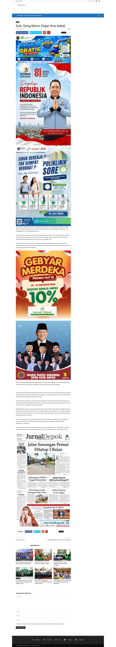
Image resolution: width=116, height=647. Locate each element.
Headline (18, 560)
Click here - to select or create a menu (29, 15)
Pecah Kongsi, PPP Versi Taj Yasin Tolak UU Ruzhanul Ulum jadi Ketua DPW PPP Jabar (24, 582)
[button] (98, 15)
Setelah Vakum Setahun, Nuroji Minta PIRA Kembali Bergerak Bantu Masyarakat (62, 582)
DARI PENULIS (34, 545)
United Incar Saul (20, 540)
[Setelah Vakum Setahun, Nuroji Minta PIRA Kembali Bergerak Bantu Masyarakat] (62, 573)
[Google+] (91, 1)
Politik (22, 19)
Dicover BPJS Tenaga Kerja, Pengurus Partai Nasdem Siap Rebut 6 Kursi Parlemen (43, 582)
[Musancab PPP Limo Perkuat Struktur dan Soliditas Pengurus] (43, 555)
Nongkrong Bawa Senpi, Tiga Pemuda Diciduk (59, 540)
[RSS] (94, 1)
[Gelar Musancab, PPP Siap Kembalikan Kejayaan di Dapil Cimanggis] (62, 555)
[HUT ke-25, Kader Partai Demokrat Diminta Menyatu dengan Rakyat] (24, 555)
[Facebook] (88, 1)
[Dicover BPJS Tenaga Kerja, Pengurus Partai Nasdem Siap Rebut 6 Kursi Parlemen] (43, 573)
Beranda (18, 19)
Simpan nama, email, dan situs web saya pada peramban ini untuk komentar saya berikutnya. (40, 623)
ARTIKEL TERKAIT (22, 545)
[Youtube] (99, 1)
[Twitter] (96, 1)
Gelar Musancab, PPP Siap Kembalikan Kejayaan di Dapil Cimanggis (60, 563)
